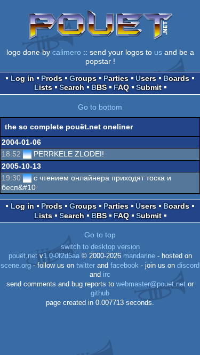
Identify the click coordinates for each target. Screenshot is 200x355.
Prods (51, 78)
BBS (99, 87)
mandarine (139, 256)
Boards (176, 78)
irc (106, 274)
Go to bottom (100, 107)
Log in (22, 78)
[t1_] (27, 154)
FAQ (121, 87)
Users (145, 78)
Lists (43, 87)
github (100, 293)
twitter (85, 265)
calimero (66, 52)
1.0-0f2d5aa (61, 256)
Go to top (100, 234)
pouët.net (23, 256)
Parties (116, 78)
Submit (149, 87)
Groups (83, 78)
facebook (124, 265)
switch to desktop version (100, 247)
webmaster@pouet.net (151, 284)
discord (188, 265)
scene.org (16, 265)
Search (71, 87)
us (158, 52)
